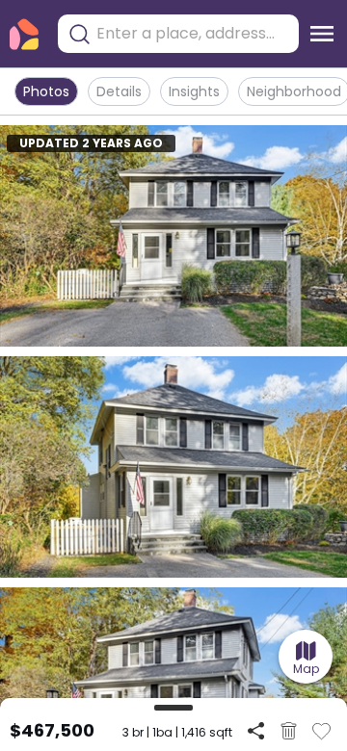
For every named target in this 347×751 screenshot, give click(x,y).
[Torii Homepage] (24, 34)
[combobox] (192, 33)
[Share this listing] (256, 730)
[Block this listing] (289, 730)
